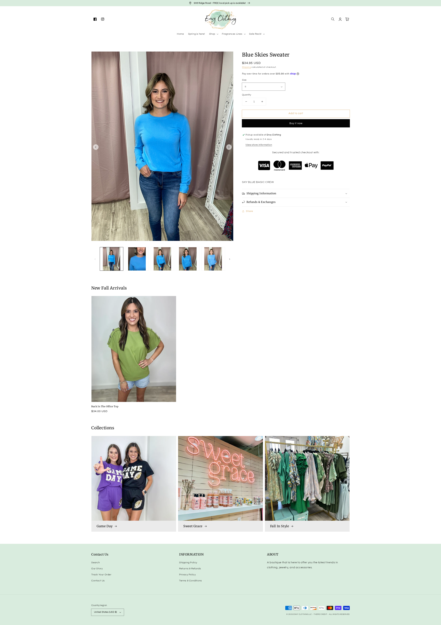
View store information (258, 145)
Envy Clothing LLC (302, 614)
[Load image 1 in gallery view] (111, 259)
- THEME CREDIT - (320, 614)
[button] (213, 34)
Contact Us (98, 580)
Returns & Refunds (190, 568)
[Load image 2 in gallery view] (137, 259)
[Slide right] (229, 147)
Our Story (97, 568)
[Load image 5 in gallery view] (213, 259)
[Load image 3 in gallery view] (162, 259)
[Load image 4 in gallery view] (187, 259)
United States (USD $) (105, 612)
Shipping (246, 67)
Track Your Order (101, 574)
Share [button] (249, 211)
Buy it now (295, 123)
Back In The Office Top (104, 406)
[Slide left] (96, 147)
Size (244, 80)
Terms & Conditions (190, 580)
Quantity (246, 95)
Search (95, 562)
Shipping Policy (188, 562)
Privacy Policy (187, 574)
